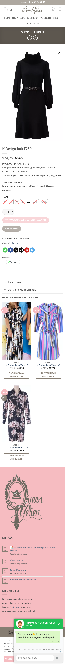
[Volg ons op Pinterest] (41, 2)
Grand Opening (18, 569)
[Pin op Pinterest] (26, 250)
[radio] (5, 201)
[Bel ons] (38, 2)
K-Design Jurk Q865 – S (17, 365)
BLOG (22, 18)
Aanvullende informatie (22, 289)
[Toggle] (5, 282)
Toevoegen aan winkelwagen (25, 220)
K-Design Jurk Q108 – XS (48, 365)
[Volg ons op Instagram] (32, 2)
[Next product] (29, 37)
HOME (7, 18)
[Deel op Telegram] (32, 250)
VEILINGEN (45, 18)
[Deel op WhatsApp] (5, 250)
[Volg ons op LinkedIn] (44, 2)
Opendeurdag (17, 560)
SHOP (15, 18)
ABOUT (56, 18)
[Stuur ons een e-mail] (35, 2)
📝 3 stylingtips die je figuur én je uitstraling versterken (32, 549)
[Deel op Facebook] (10, 250)
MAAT (5, 197)
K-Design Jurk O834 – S (17, 447)
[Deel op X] (15, 250)
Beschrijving (15, 282)
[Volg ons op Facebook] (30, 2)
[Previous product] (35, 37)
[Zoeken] (11, 10)
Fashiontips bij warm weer (23, 579)
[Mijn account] (52, 9)
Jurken (38, 32)
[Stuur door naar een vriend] (21, 250)
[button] (5, 9)
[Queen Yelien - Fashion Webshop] (32, 10)
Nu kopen (11, 228)
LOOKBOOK (32, 18)
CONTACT (32, 23)
